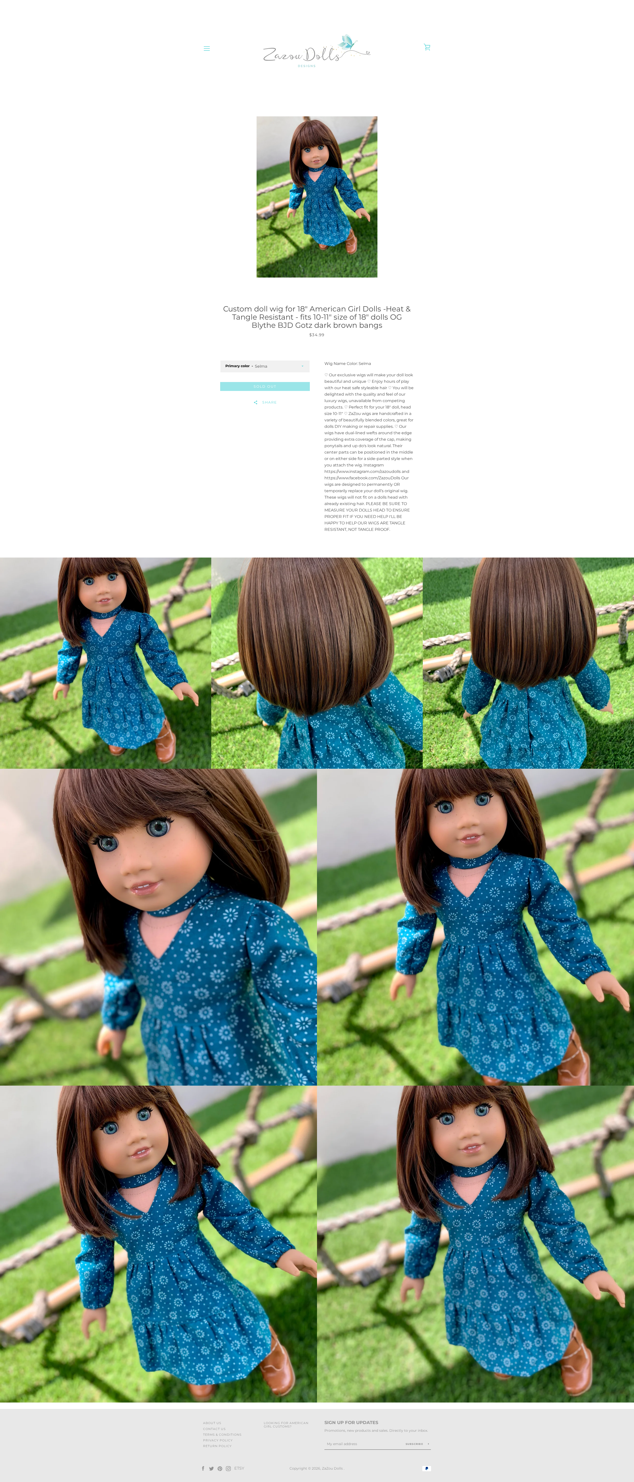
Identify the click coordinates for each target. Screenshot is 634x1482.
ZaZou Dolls (333, 1468)
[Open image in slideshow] (317, 197)
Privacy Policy (218, 1440)
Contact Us (214, 1429)
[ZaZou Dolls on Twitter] (211, 1468)
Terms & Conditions (222, 1434)
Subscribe (415, 1444)
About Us (212, 1423)
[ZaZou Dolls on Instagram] (228, 1468)
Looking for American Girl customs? (286, 1424)
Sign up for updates (351, 1422)
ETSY (239, 1468)
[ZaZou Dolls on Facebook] (203, 1468)
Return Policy (217, 1446)
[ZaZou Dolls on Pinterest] (219, 1468)
